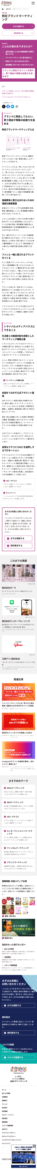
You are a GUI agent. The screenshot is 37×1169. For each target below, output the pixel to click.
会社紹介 (4, 1108)
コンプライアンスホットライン (11, 1140)
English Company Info (9, 1159)
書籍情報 (4, 1122)
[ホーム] (2, 9)
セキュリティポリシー (9, 1136)
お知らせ (4, 1129)
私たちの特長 (9, 949)
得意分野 (8, 9)
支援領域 (7, 957)
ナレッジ (4, 1104)
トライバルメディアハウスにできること (16, 97)
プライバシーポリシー (9, 1133)
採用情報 (4, 1111)
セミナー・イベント (8, 1115)
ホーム (4, 1090)
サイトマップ (6, 1143)
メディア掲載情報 (10, 965)
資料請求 (4, 1118)
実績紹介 (4, 1100)
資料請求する (18, 33)
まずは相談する (18, 26)
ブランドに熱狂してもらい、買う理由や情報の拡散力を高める (18, 92)
